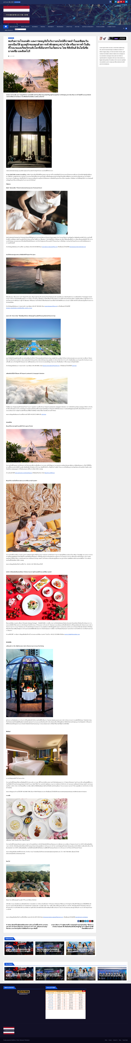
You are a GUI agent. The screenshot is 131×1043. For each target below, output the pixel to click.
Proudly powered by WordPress (9, 1040)
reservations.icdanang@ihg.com (49, 246)
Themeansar (26, 1040)
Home (106, 1040)
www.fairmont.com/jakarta (81, 917)
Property (51, 26)
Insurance (60, 26)
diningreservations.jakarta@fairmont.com (53, 917)
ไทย (17, 29)
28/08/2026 (9, 978)
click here (74, 365)
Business (35, 26)
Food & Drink (100, 26)
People (43, 26)
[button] (123, 28)
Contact (110, 1040)
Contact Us (115, 1040)
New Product (9, 30)
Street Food (112, 26)
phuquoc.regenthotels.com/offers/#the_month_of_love (19, 308)
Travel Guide (125, 1040)
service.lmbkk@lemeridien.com (72, 634)
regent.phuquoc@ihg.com (51, 306)
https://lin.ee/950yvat (50, 472)
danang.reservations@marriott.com (51, 365)
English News (14, 26)
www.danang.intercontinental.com (77, 246)
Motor (77, 26)
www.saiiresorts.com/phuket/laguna (23, 472)
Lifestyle (69, 26)
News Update (25, 26)
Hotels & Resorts (87, 26)
